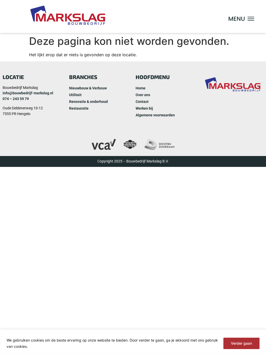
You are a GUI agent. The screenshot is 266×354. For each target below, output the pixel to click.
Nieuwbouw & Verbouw (88, 88)
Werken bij (144, 108)
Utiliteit (75, 95)
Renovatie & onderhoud (88, 102)
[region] (133, 341)
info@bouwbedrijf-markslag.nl (28, 93)
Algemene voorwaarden (155, 115)
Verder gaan (241, 343)
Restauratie (79, 108)
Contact (142, 102)
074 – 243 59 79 (16, 99)
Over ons (143, 95)
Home (140, 88)
